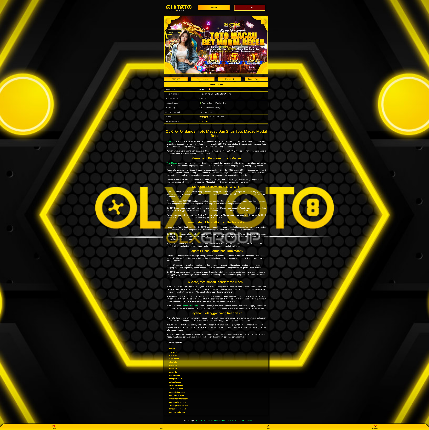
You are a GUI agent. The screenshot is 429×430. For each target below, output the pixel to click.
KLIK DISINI (204, 121)
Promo (54, 428)
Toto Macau (171, 163)
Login (268, 428)
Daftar (161, 428)
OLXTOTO (170, 141)
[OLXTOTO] (179, 8)
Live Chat (375, 428)
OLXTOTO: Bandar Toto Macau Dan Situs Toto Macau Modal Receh (223, 420)
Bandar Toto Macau (190, 306)
